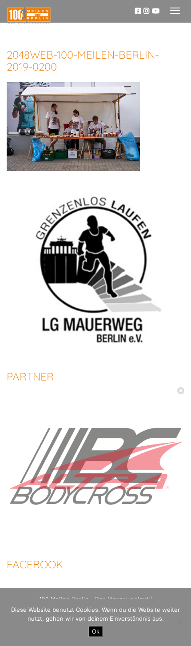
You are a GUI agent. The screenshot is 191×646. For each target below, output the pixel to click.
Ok (95, 631)
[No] (179, 622)
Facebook (35, 564)
